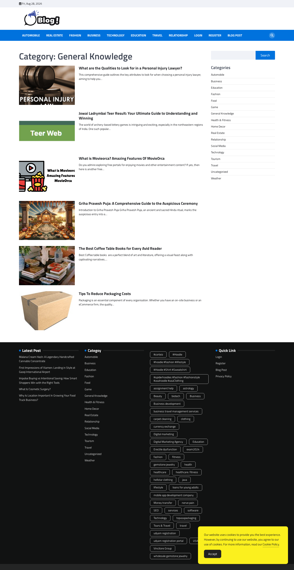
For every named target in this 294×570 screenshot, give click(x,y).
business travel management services (176, 411)
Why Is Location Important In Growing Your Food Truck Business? (47, 397)
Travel (157, 35)
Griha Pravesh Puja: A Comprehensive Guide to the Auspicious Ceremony (138, 203)
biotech (176, 396)
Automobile (31, 35)
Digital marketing (164, 434)
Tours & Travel (162, 525)
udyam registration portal (168, 541)
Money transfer (163, 503)
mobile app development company (174, 495)
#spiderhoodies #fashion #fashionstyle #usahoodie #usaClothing (177, 379)
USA (195, 541)
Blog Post (235, 35)
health (188, 464)
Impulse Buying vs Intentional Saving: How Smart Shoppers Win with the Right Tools (48, 380)
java (184, 480)
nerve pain (188, 503)
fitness (176, 457)
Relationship (178, 35)
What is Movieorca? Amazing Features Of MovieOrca (122, 158)
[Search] (272, 35)
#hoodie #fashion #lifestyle (170, 362)
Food (214, 100)
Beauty (158, 396)
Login (198, 35)
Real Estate (54, 35)
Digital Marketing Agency (168, 442)
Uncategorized (219, 172)
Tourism (215, 159)
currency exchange (165, 426)
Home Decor (218, 126)
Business (93, 35)
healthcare (160, 472)
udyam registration (165, 533)
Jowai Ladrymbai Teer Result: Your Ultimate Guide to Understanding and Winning (138, 115)
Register (215, 35)
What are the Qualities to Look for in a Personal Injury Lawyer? (130, 68)
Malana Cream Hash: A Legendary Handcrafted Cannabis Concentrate (46, 359)
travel (183, 525)
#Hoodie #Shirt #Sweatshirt (170, 369)
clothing (185, 419)
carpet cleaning (162, 419)
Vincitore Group (163, 548)
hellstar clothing (163, 480)
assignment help (163, 388)
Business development (167, 403)
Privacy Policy (224, 376)
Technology (115, 35)
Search (265, 55)
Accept (212, 554)
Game (214, 107)
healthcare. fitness (187, 472)
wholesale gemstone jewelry (170, 556)
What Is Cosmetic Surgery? (35, 389)
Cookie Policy (271, 544)
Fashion (75, 35)
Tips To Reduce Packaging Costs (105, 293)
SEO (156, 510)
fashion (158, 457)
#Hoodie (177, 354)
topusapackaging (186, 518)
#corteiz (158, 354)
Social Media (218, 146)
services (173, 510)
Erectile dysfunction (165, 449)
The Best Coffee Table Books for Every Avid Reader (120, 248)
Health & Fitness (221, 120)
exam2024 (193, 449)
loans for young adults (186, 487)
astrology (188, 388)
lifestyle (158, 487)
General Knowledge (222, 113)
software (193, 510)
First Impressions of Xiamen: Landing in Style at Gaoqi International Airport (47, 369)
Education (138, 35)
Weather (216, 178)
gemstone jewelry (164, 464)
